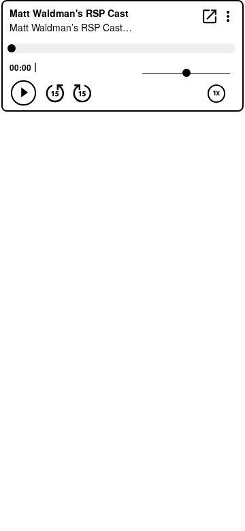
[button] (228, 15)
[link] (209, 16)
